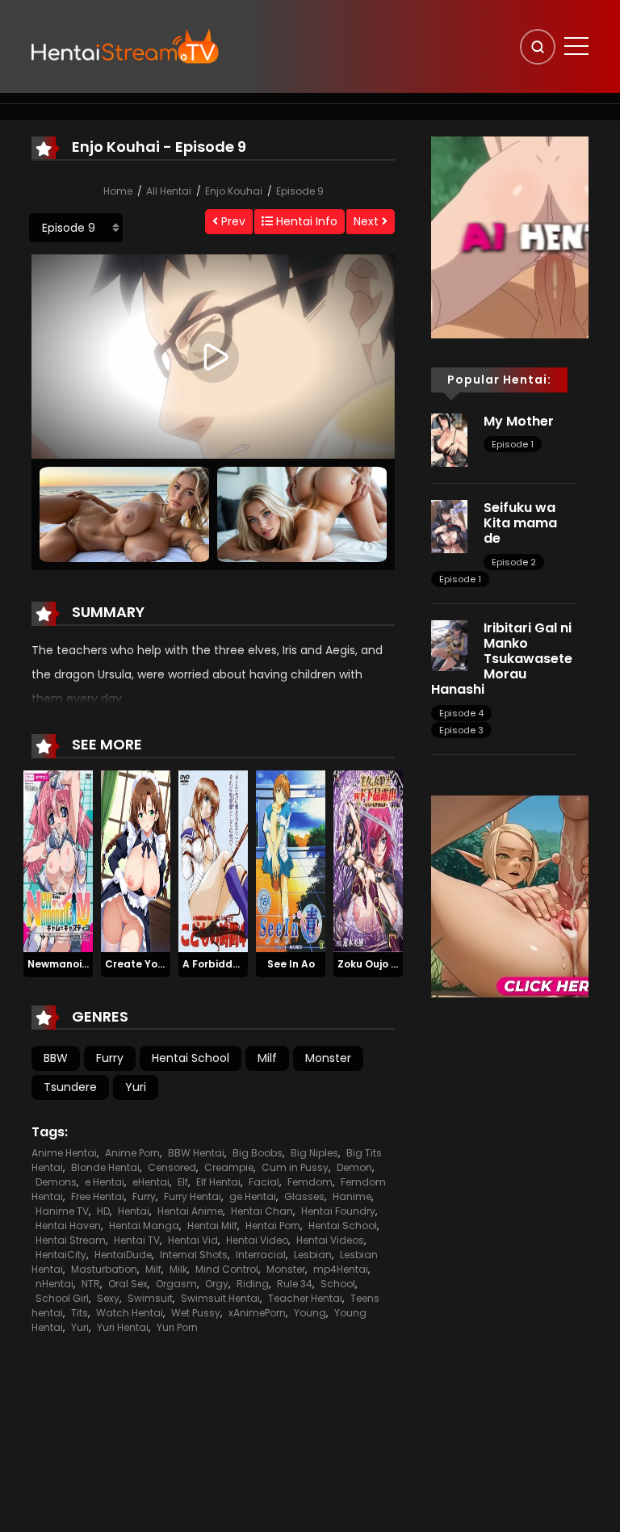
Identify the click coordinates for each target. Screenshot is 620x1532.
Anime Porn (132, 1153)
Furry (110, 1058)
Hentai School (190, 1058)
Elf (183, 1182)
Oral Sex (128, 1284)
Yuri (135, 1087)
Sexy (108, 1298)
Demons (56, 1182)
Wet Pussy (195, 1313)
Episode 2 (514, 562)
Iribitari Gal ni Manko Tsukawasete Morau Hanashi (501, 659)
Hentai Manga (144, 1225)
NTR (91, 1284)
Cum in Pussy (295, 1167)
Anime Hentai (64, 1153)
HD (103, 1211)
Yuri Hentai (123, 1327)
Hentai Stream (71, 1240)
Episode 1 (513, 444)
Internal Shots (194, 1254)
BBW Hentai (196, 1153)
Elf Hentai (218, 1182)
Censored (172, 1167)
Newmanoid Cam (71, 964)
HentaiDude (123, 1254)
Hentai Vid (193, 1240)
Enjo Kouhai (233, 191)
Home (117, 191)
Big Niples (314, 1153)
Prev (231, 221)
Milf (267, 1058)
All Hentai (168, 191)
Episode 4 (461, 713)
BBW (56, 1058)
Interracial (261, 1254)
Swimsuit (150, 1298)
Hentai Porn (272, 1225)
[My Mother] (449, 439)
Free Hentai (97, 1196)
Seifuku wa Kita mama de (520, 523)
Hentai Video (257, 1240)
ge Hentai (252, 1196)
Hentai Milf (212, 1225)
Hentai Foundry (338, 1211)
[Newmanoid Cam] (58, 861)
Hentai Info (305, 221)
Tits (79, 1313)
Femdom (310, 1182)
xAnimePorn (257, 1313)
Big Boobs (257, 1153)
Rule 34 (294, 1284)
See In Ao (291, 964)
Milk (178, 1269)
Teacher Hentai (305, 1298)
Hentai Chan (262, 1211)
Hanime (352, 1196)
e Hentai (104, 1182)
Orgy (216, 1284)
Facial (264, 1182)
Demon (354, 1167)
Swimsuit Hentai (220, 1298)
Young (310, 1313)
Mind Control (226, 1269)
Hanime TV (62, 1211)
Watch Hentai (129, 1313)
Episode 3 (461, 730)
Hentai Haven (68, 1225)
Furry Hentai (192, 1196)
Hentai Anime (190, 1211)
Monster (328, 1058)
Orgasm (176, 1284)
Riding (253, 1284)
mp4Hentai (340, 1269)
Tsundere (70, 1087)
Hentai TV (137, 1240)
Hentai (133, 1211)
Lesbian (313, 1254)
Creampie (228, 1167)
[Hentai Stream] (125, 46)
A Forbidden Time (227, 964)
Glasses (304, 1196)
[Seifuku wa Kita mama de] (449, 526)
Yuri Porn (177, 1327)
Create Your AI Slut (154, 964)
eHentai (151, 1182)
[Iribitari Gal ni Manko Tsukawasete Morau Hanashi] (449, 644)
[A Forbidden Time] (213, 861)
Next (368, 221)
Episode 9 (300, 191)
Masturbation (104, 1269)
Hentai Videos (330, 1240)
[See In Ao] (290, 861)
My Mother (519, 421)
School (337, 1284)
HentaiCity (61, 1254)
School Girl (62, 1298)
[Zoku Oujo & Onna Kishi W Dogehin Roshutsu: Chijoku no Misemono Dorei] (368, 861)
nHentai (54, 1284)
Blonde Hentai (105, 1167)
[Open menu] (576, 46)
